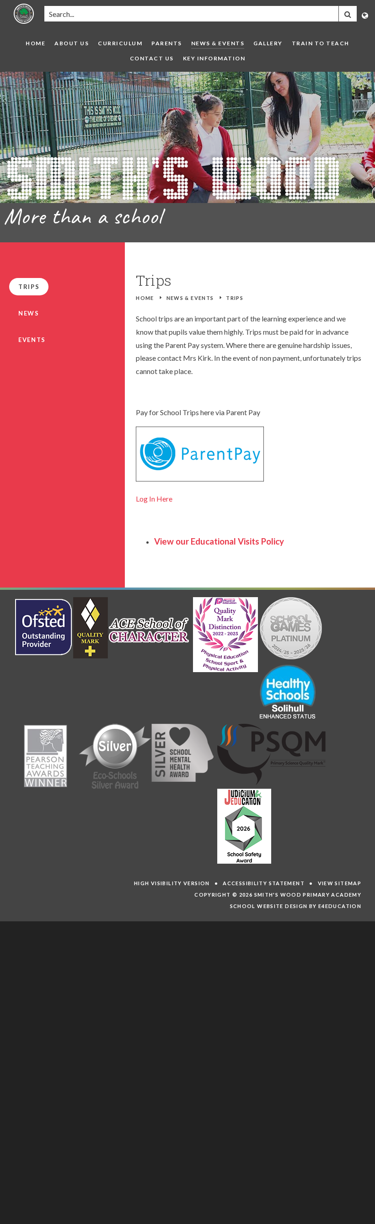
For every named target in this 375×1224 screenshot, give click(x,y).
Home (145, 298)
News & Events (190, 298)
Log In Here (154, 498)
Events (32, 339)
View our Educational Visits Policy (219, 541)
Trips (234, 298)
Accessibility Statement (264, 883)
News (28, 313)
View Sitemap (340, 883)
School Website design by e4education (296, 906)
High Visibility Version (172, 883)
